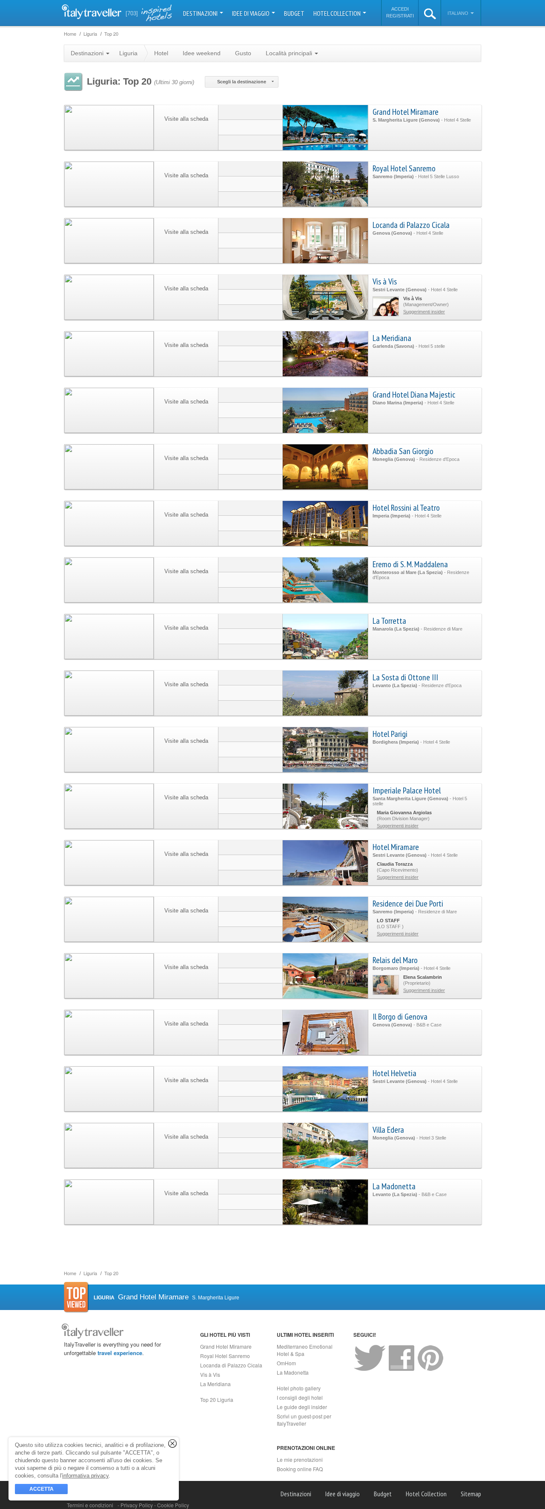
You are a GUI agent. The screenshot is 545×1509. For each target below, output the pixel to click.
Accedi (400, 8)
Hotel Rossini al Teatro (406, 507)
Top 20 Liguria (216, 1399)
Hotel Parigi (390, 733)
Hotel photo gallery (299, 1388)
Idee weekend (202, 53)
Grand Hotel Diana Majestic (414, 394)
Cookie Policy (173, 1505)
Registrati (400, 15)
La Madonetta (394, 1186)
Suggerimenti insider (424, 311)
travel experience (120, 1353)
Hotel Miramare (396, 847)
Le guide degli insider (302, 1406)
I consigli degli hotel (300, 1397)
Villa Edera (388, 1129)
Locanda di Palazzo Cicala (411, 224)
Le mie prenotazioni (300, 1459)
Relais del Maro (395, 960)
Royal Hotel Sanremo (404, 168)
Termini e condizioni (90, 1505)
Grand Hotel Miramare (406, 111)
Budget (294, 13)
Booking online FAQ (300, 1468)
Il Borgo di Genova (400, 1016)
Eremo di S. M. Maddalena (410, 564)
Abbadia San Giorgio (403, 451)
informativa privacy (85, 1475)
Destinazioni (201, 13)
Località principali (290, 53)
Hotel (161, 53)
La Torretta (389, 620)
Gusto (243, 53)
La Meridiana (392, 338)
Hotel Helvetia (394, 1073)
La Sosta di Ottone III (405, 677)
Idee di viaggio (251, 13)
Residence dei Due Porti (408, 903)
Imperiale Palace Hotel (407, 790)
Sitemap (471, 1493)
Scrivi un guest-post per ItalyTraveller (304, 1419)
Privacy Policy (137, 1505)
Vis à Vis (385, 281)
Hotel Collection (337, 13)
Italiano (458, 13)
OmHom (286, 1363)
